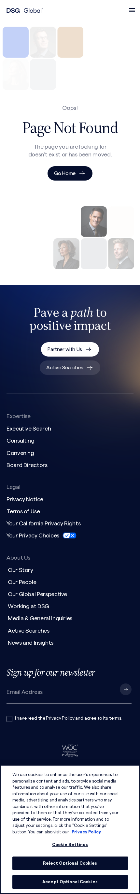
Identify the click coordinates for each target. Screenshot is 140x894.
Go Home (65, 173)
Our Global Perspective (37, 594)
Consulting (20, 441)
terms (115, 718)
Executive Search (29, 429)
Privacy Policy (60, 718)
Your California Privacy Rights (43, 523)
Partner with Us (65, 349)
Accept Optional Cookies (70, 882)
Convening (20, 453)
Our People (22, 582)
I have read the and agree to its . (68, 718)
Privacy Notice (25, 499)
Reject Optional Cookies (70, 863)
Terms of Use (23, 511)
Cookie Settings (70, 845)
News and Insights (30, 643)
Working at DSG (28, 606)
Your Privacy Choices (33, 535)
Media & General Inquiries (40, 618)
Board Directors (27, 465)
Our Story (20, 570)
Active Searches (64, 367)
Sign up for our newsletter (51, 672)
